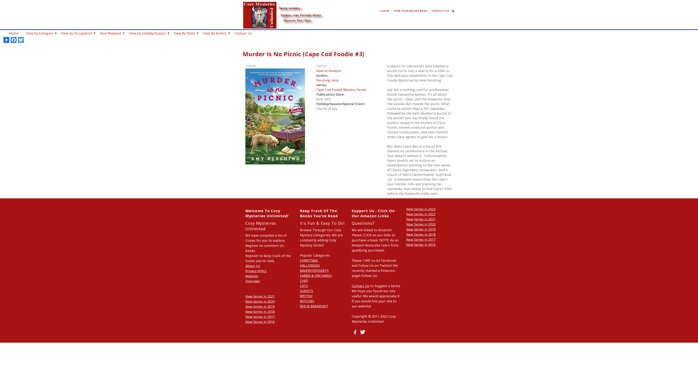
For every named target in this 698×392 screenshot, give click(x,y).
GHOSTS (306, 291)
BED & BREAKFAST (314, 306)
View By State (182, 33)
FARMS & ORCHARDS (316, 275)
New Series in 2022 (421, 214)
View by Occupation (74, 33)
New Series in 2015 (260, 327)
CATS (304, 286)
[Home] (283, 7)
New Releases (108, 33)
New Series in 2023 (421, 209)
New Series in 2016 (260, 322)
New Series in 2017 (260, 317)
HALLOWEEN (310, 265)
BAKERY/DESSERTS (314, 270)
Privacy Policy (255, 271)
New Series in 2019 (260, 306)
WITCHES (307, 301)
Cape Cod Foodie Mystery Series (341, 89)
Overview (252, 281)
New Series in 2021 (260, 296)
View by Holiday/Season (145, 33)
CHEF (304, 281)
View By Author (213, 33)
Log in (384, 10)
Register (251, 276)
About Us (252, 266)
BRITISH (306, 296)
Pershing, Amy (327, 80)
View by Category (38, 33)
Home (13, 33)
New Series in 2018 (260, 311)
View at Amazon (328, 71)
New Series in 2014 (260, 332)
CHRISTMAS (309, 260)
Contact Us (440, 10)
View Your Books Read (410, 10)
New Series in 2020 (260, 301)
